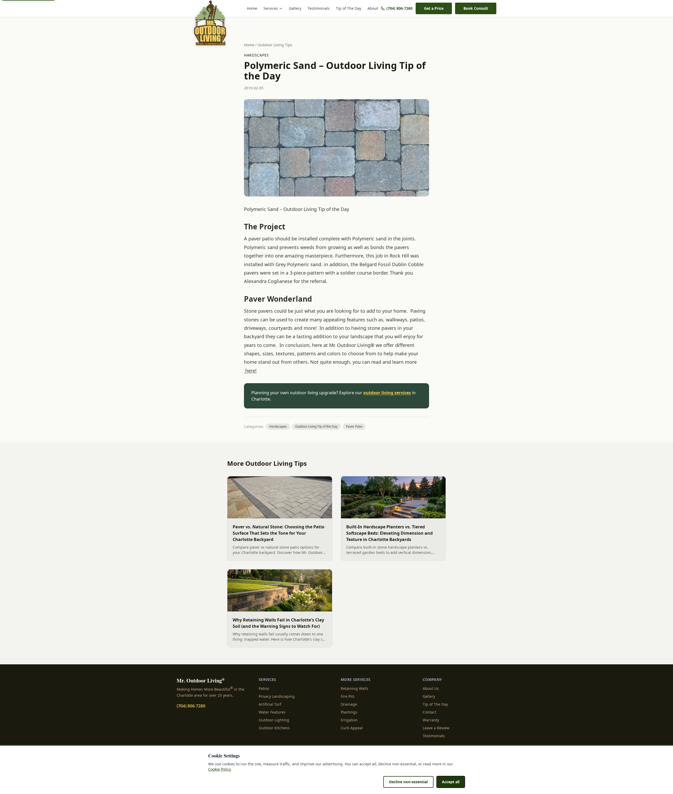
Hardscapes (256, 55)
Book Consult (475, 8)
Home (252, 8)
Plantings (349, 712)
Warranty (431, 719)
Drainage (349, 704)
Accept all (451, 781)
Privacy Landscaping (277, 696)
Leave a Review (436, 727)
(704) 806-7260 (399, 8)
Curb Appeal (352, 727)
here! (250, 370)
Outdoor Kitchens (274, 727)
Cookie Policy (219, 769)
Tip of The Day (348, 8)
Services (270, 8)
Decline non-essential (408, 781)
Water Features (272, 712)
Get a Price (433, 8)
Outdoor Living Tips (275, 44)
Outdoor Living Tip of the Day (316, 426)
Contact (429, 712)
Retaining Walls (354, 688)
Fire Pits (348, 696)
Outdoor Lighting (274, 719)
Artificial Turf (270, 704)
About (373, 8)
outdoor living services (387, 393)
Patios (264, 688)
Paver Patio (354, 426)
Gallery (295, 8)
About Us (431, 688)
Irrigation (349, 719)
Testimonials (319, 8)
